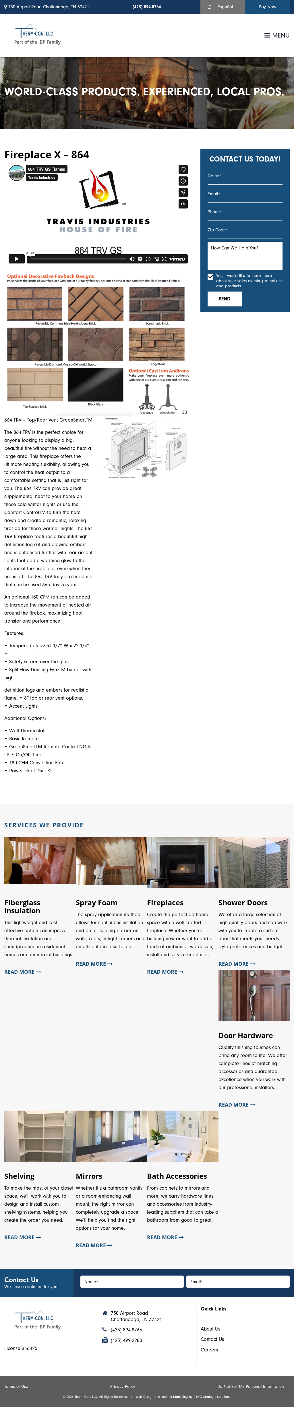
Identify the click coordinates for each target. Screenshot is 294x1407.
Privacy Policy (122, 1386)
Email (214, 194)
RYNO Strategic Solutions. (212, 1396)
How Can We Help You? (234, 248)
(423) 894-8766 (147, 6)
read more (20, 972)
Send (225, 299)
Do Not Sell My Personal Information (250, 1386)
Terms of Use (16, 1386)
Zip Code (218, 230)
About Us (210, 1329)
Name (214, 176)
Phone (215, 212)
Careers (209, 1350)
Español (225, 6)
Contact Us (212, 1339)
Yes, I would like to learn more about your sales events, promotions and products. (249, 280)
